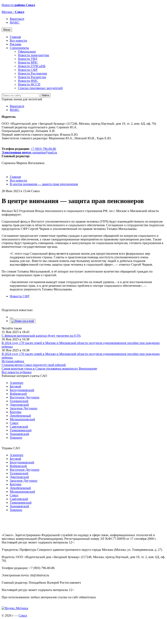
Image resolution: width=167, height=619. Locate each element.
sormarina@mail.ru (44, 152)
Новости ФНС (28, 80)
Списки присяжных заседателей (40, 88)
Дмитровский (19, 404)
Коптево (15, 412)
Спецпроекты (19, 48)
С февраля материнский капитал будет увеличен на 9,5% (41, 335)
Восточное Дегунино (24, 397)
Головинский (19, 401)
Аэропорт (16, 382)
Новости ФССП (29, 84)
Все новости (18, 40)
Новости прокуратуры (33, 55)
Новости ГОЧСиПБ (31, 66)
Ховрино (16, 437)
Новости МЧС (28, 62)
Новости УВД (27, 59)
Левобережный (20, 415)
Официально (27, 51)
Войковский (18, 393)
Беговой (15, 386)
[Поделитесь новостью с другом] (22, 320)
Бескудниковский (22, 390)
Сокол (14, 423)
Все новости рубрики (17, 372)
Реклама (15, 44)
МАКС (15, 22)
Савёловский (19, 426)
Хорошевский (19, 434)
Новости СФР (27, 69)
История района (13, 361)
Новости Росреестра (32, 77)
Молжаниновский (22, 419)
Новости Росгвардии (32, 73)
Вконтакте (17, 19)
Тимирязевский (21, 430)
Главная (15, 37)
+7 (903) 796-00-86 (29, 150)
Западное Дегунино (23, 408)
